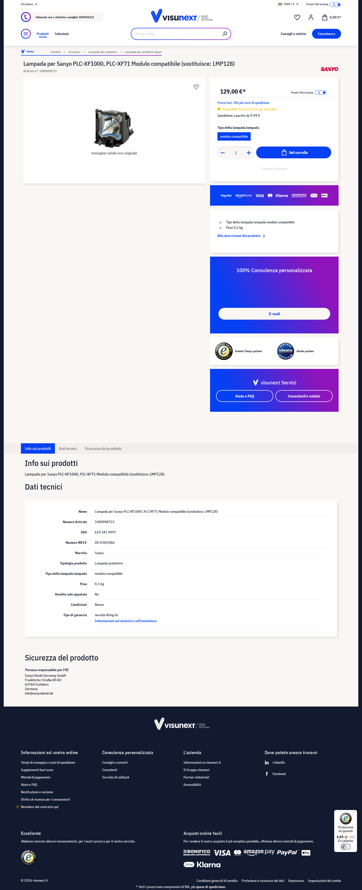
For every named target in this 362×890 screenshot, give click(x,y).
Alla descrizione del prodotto (239, 235)
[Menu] (26, 34)
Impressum (296, 880)
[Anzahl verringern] (222, 153)
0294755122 (86, 17)
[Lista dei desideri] (297, 17)
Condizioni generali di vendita (217, 880)
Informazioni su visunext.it (202, 762)
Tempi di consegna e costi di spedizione (48, 762)
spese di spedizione (210, 887)
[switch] (346, 847)
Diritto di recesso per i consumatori (45, 799)
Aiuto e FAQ (29, 784)
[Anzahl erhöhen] (249, 153)
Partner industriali (196, 777)
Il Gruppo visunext (196, 770)
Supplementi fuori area (37, 770)
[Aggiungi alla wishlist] (196, 86)
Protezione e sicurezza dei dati (263, 880)
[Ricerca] (225, 34)
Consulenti (109, 770)
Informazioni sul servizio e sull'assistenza (126, 621)
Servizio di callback (115, 777)
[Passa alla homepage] (181, 17)
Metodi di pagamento (35, 777)
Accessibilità (192, 784)
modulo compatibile (234, 136)
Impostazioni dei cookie (324, 880)
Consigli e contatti (115, 762)
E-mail (274, 313)
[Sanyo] (329, 69)
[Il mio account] (311, 17)
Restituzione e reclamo (37, 792)
